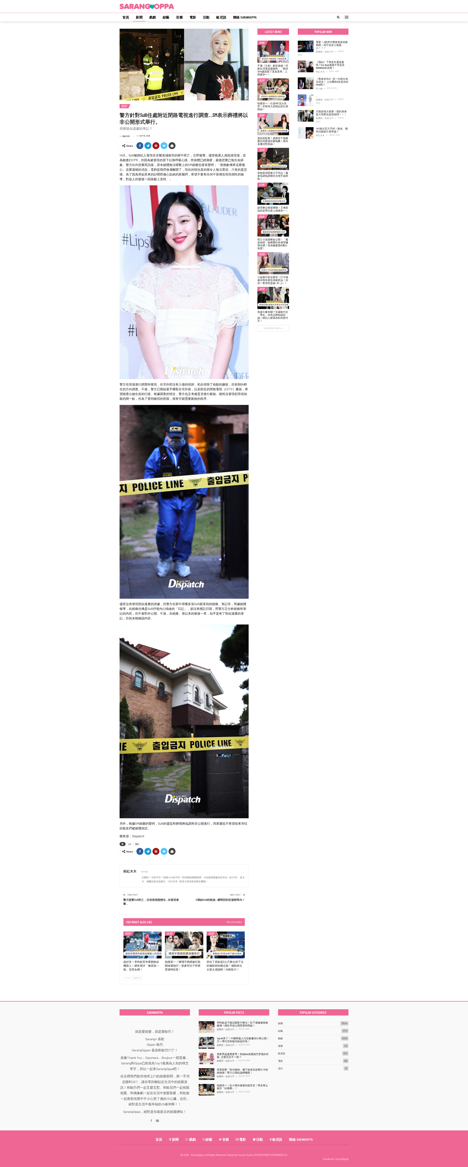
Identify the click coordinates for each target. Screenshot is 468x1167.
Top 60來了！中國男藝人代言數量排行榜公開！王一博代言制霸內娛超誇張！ (243, 1040)
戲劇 (152, 17)
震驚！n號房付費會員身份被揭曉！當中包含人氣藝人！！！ (332, 44)
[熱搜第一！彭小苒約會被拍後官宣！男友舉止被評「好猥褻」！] (206, 1090)
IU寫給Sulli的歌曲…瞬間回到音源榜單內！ (220, 899)
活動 (206, 17)
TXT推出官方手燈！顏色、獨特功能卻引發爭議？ (332, 130)
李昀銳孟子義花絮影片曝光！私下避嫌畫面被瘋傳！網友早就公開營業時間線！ (242, 1024)
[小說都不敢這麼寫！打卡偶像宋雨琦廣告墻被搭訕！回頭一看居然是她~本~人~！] (273, 263)
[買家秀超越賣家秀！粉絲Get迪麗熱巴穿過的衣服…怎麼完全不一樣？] (206, 1058)
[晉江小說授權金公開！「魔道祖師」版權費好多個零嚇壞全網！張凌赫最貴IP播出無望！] (273, 225)
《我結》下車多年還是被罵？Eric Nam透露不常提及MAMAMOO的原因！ (330, 64)
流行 (280, 1068)
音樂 (179, 17)
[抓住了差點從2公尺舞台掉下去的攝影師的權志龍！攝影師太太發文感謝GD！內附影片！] (226, 945)
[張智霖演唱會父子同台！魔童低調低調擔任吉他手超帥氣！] (273, 159)
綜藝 (166, 17)
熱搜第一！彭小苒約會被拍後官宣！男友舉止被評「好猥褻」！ (242, 1087)
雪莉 (137, 844)
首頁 (125, 17)
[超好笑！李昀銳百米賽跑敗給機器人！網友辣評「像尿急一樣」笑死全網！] (142, 945)
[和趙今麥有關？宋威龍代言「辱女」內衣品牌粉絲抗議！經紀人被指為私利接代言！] (273, 298)
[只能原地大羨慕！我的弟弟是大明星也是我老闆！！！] (306, 116)
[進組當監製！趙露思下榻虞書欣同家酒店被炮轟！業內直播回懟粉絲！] (273, 124)
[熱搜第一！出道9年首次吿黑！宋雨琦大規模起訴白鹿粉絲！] (273, 89)
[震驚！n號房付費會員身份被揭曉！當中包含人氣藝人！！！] (306, 46)
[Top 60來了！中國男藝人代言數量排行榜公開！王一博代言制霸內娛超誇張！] (206, 1043)
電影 (193, 17)
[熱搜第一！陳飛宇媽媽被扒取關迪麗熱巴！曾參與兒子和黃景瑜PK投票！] (184, 945)
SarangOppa (341, 1158)
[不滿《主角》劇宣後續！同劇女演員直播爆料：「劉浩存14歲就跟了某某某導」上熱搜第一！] (273, 52)
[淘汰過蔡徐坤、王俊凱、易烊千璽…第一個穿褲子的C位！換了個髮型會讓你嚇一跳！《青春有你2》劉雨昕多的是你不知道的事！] (306, 100)
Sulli (129, 844)
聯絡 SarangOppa (244, 17)
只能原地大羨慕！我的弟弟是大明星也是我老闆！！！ (331, 113)
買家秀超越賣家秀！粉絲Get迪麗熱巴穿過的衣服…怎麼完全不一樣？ (243, 1055)
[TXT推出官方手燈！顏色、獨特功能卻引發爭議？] (306, 133)
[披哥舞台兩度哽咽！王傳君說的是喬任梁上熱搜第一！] (273, 194)
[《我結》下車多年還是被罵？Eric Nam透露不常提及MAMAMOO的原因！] (306, 66)
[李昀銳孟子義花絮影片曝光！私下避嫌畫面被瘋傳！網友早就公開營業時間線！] (206, 1027)
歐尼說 (221, 17)
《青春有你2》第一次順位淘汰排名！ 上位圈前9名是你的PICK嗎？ (332, 81)
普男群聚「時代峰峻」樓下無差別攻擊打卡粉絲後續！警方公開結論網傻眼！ (242, 1071)
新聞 (139, 17)
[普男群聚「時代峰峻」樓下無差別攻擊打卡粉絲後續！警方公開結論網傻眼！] (206, 1074)
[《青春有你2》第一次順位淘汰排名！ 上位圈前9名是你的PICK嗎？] (306, 83)
